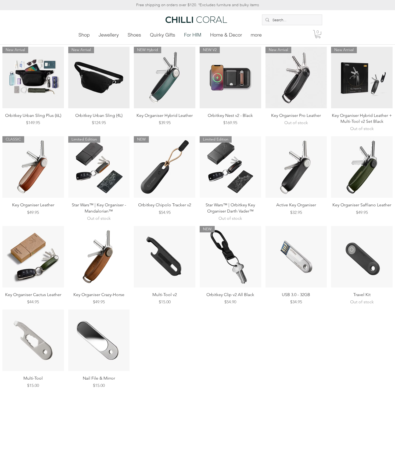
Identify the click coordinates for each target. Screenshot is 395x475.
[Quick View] (296, 167)
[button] (318, 34)
